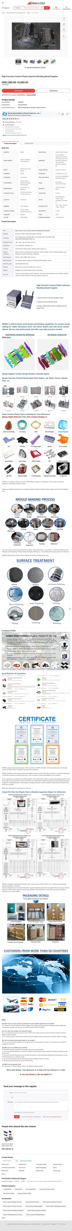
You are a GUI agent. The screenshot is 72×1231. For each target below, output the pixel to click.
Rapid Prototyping (41, 1167)
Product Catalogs (26, 1161)
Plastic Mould (35, 12)
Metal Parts (5, 1171)
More (3, 1218)
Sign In (4, 135)
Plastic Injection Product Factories (12, 1206)
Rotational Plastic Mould (24, 1193)
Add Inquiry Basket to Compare (36, 67)
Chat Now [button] (55, 91)
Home (3, 12)
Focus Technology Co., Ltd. (24, 1224)
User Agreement (46, 1224)
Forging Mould (7, 1189)
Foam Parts (22, 1167)
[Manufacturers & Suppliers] (36, 3)
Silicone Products (58, 1164)
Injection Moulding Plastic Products (12, 1214)
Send (16, 1116)
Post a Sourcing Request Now (52, 1117)
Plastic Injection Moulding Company (56, 1206)
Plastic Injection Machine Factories (52, 1202)
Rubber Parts (22, 1164)
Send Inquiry (18, 91)
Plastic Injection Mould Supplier (33, 1206)
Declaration (54, 1224)
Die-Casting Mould (31, 1189)
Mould (28, 12)
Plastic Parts (5, 1164)
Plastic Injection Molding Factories (12, 1202)
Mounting (21, 1171)
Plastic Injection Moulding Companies (13, 1210)
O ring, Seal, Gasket (41, 1164)
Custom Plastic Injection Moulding (36, 1210)
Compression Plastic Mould (46, 1189)
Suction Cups (56, 1171)
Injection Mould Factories (32, 1202)
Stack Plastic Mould (8, 1193)
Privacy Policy (62, 1224)
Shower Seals (39, 1171)
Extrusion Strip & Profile (8, 1167)
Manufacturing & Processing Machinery (16, 12)
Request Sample (31, 95)
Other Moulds (18, 1189)
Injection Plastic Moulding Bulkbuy (35, 1214)
